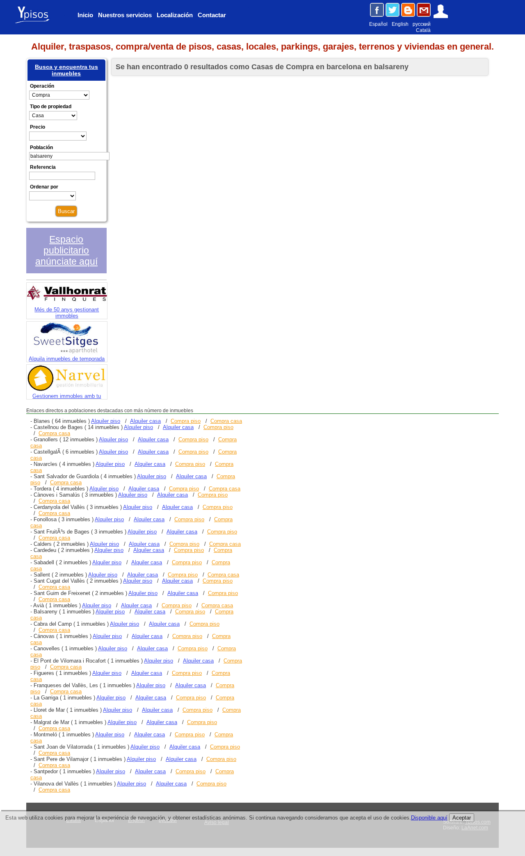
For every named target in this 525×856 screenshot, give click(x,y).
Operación (42, 86)
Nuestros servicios (125, 14)
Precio (37, 127)
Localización (175, 14)
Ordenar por (44, 187)
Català (423, 30)
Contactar (212, 14)
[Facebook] (377, 10)
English (400, 24)
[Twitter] (392, 10)
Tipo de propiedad (50, 106)
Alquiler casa (145, 421)
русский (422, 24)
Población (41, 147)
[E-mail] (424, 10)
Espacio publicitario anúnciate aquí (66, 250)
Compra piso (186, 421)
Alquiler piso (105, 421)
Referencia (43, 167)
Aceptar (461, 818)
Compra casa (226, 421)
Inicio (85, 14)
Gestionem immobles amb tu (66, 396)
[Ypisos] (35, 23)
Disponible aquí (429, 818)
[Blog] (408, 10)
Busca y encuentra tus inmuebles (66, 70)
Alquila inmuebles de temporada (67, 359)
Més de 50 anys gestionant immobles (66, 313)
